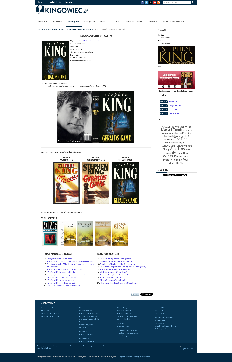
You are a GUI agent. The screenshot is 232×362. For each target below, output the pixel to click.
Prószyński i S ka (172, 159)
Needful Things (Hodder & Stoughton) (116, 261)
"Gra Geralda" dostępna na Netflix (61, 272)
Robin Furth (182, 156)
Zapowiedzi (152, 21)
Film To (177, 136)
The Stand (180, 163)
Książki (62, 29)
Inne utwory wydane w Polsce (127, 330)
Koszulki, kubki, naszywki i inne (165, 326)
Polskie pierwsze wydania (87, 308)
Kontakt (68, 2)
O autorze (42, 21)
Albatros (177, 148)
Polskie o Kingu (84, 331)
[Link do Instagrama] (151, 3)
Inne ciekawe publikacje (125, 336)
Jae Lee (178, 133)
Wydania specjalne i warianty (127, 316)
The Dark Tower (175, 140)
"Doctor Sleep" (174, 113)
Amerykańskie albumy (124, 310)
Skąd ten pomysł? (47, 308)
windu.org (47, 348)
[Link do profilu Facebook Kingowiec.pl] (142, 3)
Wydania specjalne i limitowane (90, 322)
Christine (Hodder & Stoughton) (113, 272)
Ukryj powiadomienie (125, 357)
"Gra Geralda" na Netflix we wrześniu (62, 283)
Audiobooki (82, 327)
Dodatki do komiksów (124, 319)
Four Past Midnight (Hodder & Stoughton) (117, 264)
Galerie (116, 21)
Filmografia (89, 21)
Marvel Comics (172, 129)
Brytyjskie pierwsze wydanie (79, 29)
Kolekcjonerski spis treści (50, 316)
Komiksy (104, 21)
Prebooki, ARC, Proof (86, 325)
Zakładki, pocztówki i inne (163, 329)
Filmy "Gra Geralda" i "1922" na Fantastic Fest (65, 285)
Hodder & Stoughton (92, 41)
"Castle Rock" (174, 109)
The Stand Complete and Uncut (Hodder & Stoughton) (123, 267)
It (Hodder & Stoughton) (110, 277)
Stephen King (176, 143)
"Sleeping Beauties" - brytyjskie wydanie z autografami (69, 275)
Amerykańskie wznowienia (88, 316)
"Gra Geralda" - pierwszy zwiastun (61, 280)
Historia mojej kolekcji (48, 310)
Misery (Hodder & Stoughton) (112, 280)
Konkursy (41, 2)
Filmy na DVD (159, 310)
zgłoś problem (187, 349)
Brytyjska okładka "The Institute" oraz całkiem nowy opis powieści (70, 265)
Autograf (166, 127)
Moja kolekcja (55, 2)
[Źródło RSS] (159, 3)
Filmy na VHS (159, 308)
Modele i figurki (160, 320)
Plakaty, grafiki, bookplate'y (164, 317)
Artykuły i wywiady (133, 21)
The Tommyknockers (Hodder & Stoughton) (118, 283)
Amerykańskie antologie (87, 341)
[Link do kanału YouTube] (155, 3)
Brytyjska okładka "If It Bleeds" (60, 258)
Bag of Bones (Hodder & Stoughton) (115, 269)
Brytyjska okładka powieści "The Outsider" (65, 269)
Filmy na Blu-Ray (160, 313)
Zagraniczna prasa (123, 326)
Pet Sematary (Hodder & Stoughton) (115, 275)
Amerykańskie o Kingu (86, 334)
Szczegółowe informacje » (143, 357)
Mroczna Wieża (175, 154)
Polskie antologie (84, 338)
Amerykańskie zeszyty (124, 313)
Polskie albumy (122, 308)
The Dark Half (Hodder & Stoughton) (115, 258)
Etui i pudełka (159, 323)
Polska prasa (121, 323)
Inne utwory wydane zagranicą (127, 333)
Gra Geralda (165, 37)
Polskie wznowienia (85, 310)
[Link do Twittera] (147, 3)
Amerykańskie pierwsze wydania (90, 313)
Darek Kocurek (177, 146)
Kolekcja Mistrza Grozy (173, 21)
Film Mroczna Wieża (180, 126)
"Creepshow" (173, 101)
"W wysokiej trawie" (176, 105)
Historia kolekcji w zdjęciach (50, 313)
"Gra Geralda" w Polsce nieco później (62, 277)
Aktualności (57, 21)
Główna (41, 29)
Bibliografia (73, 21)
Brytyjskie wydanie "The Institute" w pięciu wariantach (70, 261)
